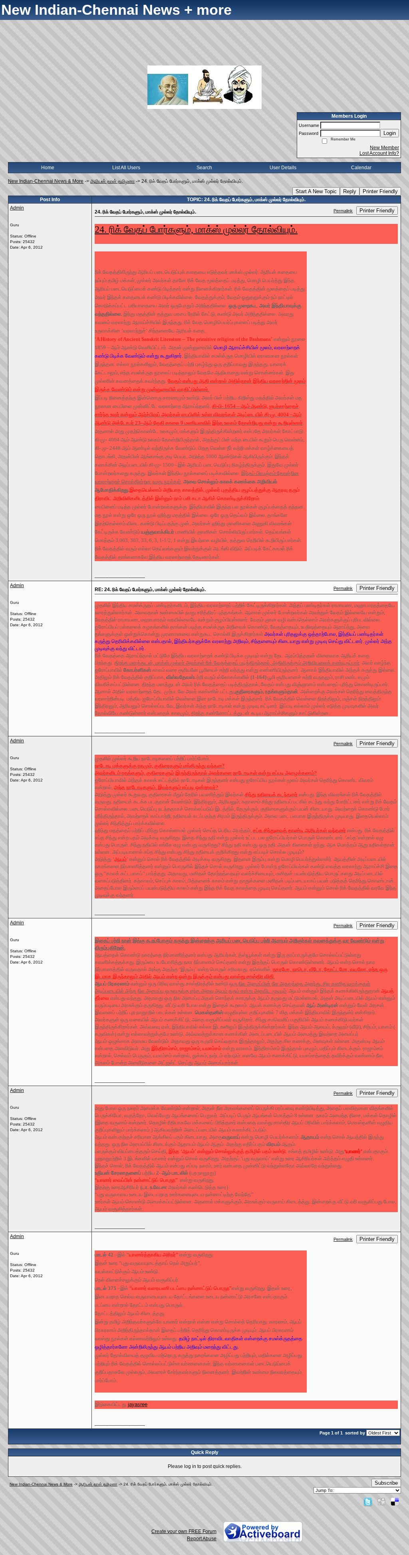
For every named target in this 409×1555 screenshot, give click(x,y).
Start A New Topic (316, 191)
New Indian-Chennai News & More (45, 181)
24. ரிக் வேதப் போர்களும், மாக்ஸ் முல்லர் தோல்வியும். (196, 229)
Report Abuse (201, 1538)
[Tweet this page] (367, 1501)
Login (389, 133)
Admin (17, 208)
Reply (349, 191)
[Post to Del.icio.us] (395, 1501)
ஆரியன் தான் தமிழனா (112, 181)
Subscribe (386, 1483)
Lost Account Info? (379, 153)
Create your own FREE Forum (183, 1531)
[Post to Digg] (381, 1501)
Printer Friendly (380, 191)
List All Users (126, 167)
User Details (283, 167)
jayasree (137, 1404)
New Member (384, 147)
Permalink (343, 210)
